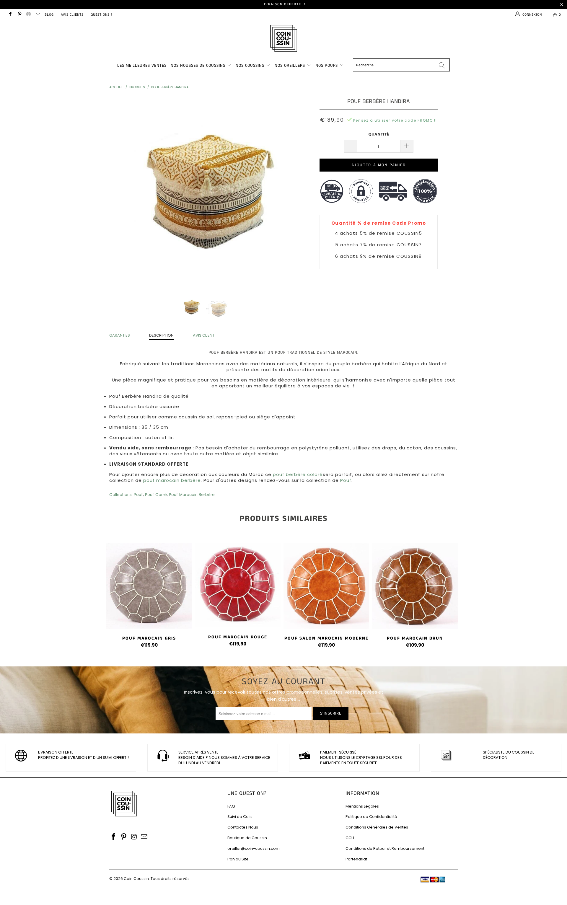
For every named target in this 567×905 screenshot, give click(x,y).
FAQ (231, 806)
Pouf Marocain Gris (149, 586)
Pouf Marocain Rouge (238, 585)
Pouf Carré (156, 495)
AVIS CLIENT (203, 335)
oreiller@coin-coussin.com (253, 848)
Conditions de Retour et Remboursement (385, 848)
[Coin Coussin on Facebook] (9, 14)
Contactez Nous (242, 827)
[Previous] (119, 192)
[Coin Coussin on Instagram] (28, 14)
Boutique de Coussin (247, 838)
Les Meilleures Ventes (142, 66)
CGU (350, 838)
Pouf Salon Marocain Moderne (326, 586)
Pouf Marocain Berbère (192, 495)
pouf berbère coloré (298, 474)
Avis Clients (72, 14)
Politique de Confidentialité (371, 816)
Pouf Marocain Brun (415, 586)
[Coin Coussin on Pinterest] (19, 14)
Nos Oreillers (290, 66)
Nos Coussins (250, 66)
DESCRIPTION (161, 335)
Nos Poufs (326, 66)
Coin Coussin (136, 878)
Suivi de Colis (239, 816)
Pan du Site (238, 859)
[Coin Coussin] (283, 39)
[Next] (289, 192)
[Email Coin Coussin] (37, 14)
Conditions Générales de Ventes (377, 827)
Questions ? (102, 14)
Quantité (378, 134)
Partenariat (356, 859)
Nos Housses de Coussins (198, 66)
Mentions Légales (362, 806)
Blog (49, 14)
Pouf (138, 495)
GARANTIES (119, 335)
